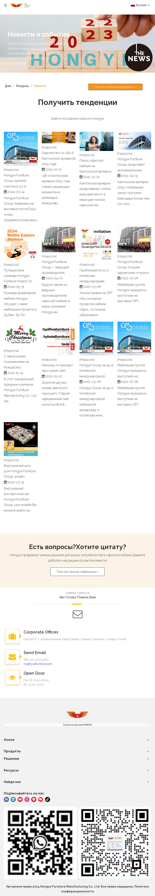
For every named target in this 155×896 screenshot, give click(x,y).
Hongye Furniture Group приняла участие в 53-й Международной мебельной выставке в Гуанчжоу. (19, 181)
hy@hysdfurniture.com (38, 664)
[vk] (40, 799)
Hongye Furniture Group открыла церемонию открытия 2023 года (133, 268)
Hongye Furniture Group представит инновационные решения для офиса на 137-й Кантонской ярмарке (132, 165)
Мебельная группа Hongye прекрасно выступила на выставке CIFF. (132, 371)
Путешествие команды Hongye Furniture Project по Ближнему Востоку (18, 276)
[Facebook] (6, 799)
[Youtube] (20, 799)
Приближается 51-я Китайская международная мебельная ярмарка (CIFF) (94, 276)
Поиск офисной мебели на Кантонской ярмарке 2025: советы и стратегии (95, 166)
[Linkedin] (13, 799)
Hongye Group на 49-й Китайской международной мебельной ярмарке (96, 371)
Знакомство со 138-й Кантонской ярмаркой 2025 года (58, 158)
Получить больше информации (115, 87)
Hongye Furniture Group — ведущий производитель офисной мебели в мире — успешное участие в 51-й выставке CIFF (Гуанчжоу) (56, 268)
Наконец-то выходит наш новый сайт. (57, 368)
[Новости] (11, 170)
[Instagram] (26, 799)
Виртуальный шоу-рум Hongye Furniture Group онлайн (20, 471)
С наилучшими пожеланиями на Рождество (16, 361)
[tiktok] (47, 799)
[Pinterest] (33, 799)
